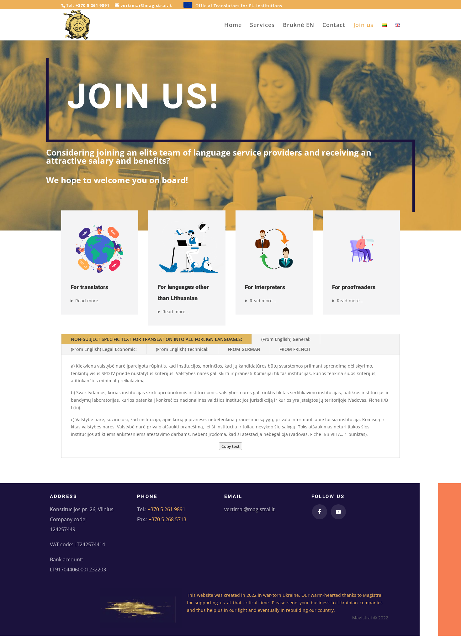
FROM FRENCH (294, 349)
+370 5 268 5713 (167, 519)
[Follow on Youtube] (338, 511)
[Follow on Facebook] (319, 511)
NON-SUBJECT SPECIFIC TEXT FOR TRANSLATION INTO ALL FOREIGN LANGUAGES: (156, 339)
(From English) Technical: (182, 349)
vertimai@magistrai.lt (249, 509)
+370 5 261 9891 (92, 5)
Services (262, 26)
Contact (333, 26)
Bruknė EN (298, 26)
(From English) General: (285, 339)
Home (233, 26)
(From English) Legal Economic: (104, 349)
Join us (363, 26)
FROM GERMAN (244, 349)
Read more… (88, 301)
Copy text (230, 446)
